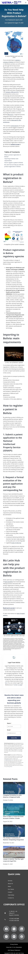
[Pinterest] (22, 936)
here (6, 683)
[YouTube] (14, 936)
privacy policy (9, 766)
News (9, 886)
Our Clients (11, 889)
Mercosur (10, 114)
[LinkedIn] (22, 929)
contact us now (15, 144)
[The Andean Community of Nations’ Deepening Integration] (14, 831)
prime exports (14, 126)
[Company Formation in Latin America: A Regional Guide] (14, 788)
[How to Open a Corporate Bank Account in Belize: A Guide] (14, 809)
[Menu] (25, 2)
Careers (10, 892)
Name (9, 723)
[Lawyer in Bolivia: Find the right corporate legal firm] (14, 852)
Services (10, 880)
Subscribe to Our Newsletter (14, 947)
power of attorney (16, 543)
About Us (10, 883)
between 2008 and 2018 (12, 92)
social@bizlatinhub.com (8, 759)
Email (9, 730)
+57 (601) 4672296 (14, 920)
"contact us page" (18, 685)
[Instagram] (6, 936)
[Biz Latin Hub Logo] (11, 2)
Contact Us (11, 898)
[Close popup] (27, 0)
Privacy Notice (14, 944)
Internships (11, 895)
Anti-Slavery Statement (14, 950)
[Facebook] (6, 929)
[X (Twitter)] (14, 929)
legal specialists (9, 582)
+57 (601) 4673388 (14, 918)
